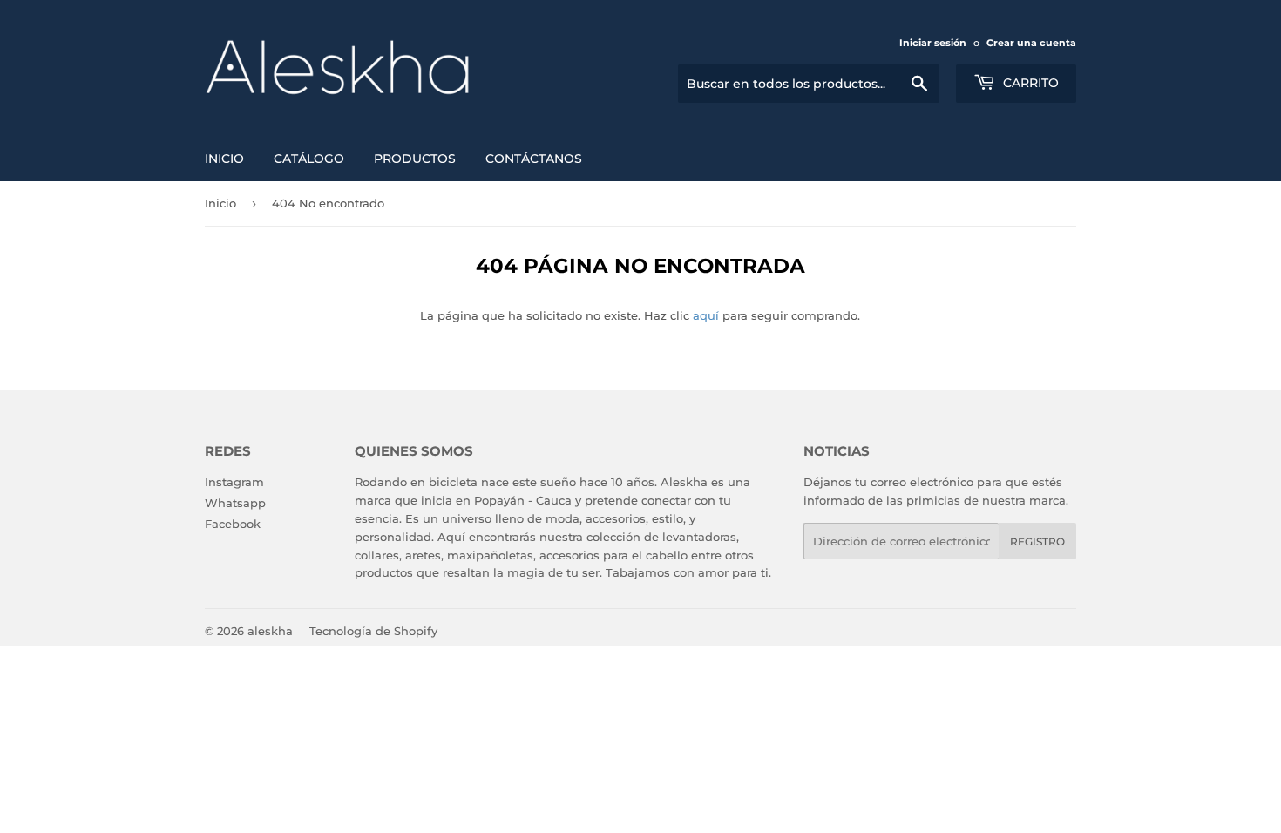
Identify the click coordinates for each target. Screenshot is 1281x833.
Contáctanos (533, 158)
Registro (1037, 541)
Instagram (234, 482)
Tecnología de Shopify (373, 631)
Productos (415, 158)
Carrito (1029, 83)
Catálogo (309, 158)
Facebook (233, 524)
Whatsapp (235, 503)
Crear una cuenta (1031, 43)
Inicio (224, 158)
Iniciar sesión (932, 43)
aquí (706, 315)
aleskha (270, 631)
